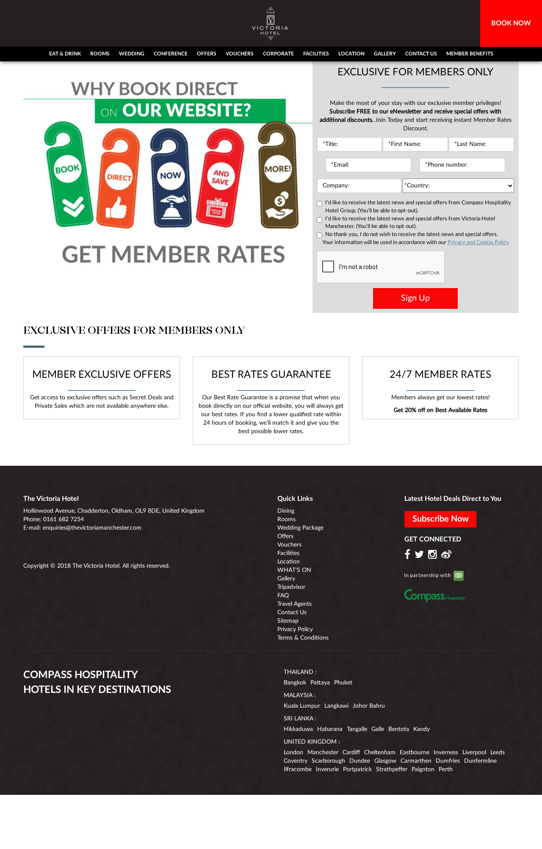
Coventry (295, 761)
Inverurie (327, 769)
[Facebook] (408, 555)
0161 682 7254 (63, 519)
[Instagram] (434, 555)
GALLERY (385, 53)
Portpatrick (357, 769)
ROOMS (100, 53)
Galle (377, 729)
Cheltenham (379, 753)
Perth (446, 769)
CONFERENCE (171, 53)
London (293, 753)
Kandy (421, 729)
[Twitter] (420, 555)
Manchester (322, 753)
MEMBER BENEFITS (469, 53)
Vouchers (289, 545)
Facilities (288, 553)
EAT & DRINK (65, 53)
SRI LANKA (298, 719)
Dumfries (448, 761)
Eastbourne (414, 753)
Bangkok (295, 683)
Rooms (286, 519)
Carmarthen (416, 761)
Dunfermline (480, 761)
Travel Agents (294, 604)
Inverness (446, 753)
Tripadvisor (291, 587)
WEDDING (131, 53)
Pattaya (320, 683)
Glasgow (385, 761)
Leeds (497, 753)
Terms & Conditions (303, 638)
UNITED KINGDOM (310, 742)
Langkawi (336, 706)
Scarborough (328, 761)
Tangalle (357, 729)
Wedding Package (300, 528)
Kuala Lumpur (302, 706)
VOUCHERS (240, 53)
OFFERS (206, 53)
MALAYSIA (298, 695)
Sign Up (415, 298)
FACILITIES (316, 53)
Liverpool (474, 753)
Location (288, 562)
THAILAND (298, 672)
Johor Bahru (369, 706)
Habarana (330, 729)
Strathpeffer (391, 769)
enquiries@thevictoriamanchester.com (92, 528)
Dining (285, 511)
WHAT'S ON (294, 570)
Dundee (359, 761)
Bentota (398, 729)
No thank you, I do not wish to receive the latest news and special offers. (411, 234)
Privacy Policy (295, 629)
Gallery (286, 579)
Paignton (423, 769)
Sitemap (288, 621)
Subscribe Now (440, 519)
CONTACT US (421, 53)
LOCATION (351, 53)
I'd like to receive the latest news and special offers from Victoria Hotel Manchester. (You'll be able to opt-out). (410, 223)
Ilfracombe (298, 769)
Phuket (343, 683)
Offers (285, 536)
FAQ (283, 596)
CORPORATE (278, 53)
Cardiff (351, 753)
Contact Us (292, 612)
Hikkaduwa (298, 729)
